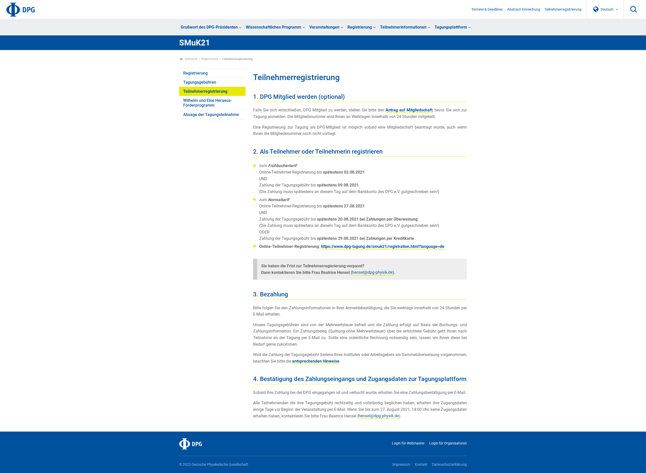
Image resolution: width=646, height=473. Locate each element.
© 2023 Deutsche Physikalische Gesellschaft (213, 464)
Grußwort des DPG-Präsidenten (209, 27)
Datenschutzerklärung (449, 464)
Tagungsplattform (451, 27)
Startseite (191, 59)
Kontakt (421, 464)
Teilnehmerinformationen (403, 27)
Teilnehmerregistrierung (563, 9)
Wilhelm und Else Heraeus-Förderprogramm (207, 103)
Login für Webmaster (408, 443)
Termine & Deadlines (487, 9)
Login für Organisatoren (448, 443)
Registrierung (359, 27)
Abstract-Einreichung (523, 9)
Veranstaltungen (324, 27)
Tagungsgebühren (199, 82)
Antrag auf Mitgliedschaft (409, 110)
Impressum (401, 464)
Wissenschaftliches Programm (273, 27)
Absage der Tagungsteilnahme (211, 114)
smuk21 (382, 246)
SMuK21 (194, 43)
